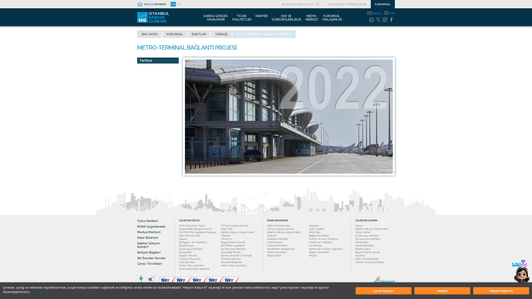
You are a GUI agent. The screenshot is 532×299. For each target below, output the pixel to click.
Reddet (442, 291)
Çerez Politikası (42, 292)
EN (179, 4)
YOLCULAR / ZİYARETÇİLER (347, 4)
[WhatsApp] (371, 19)
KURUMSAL (383, 4)
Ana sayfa (149, 34)
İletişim (377, 13)
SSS (392, 13)
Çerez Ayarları (384, 291)
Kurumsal (174, 34)
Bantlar (199, 34)
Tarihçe (221, 34)
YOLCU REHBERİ (155, 4)
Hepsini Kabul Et (501, 291)
